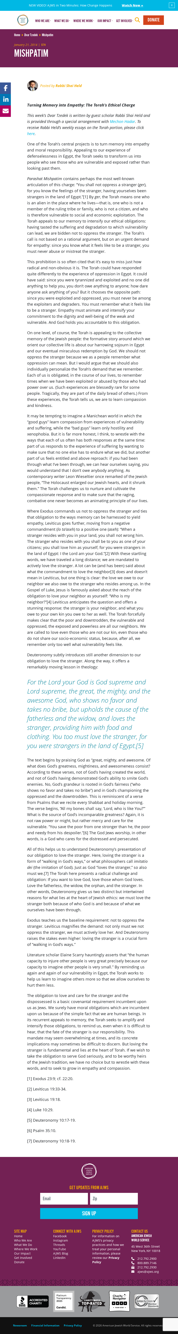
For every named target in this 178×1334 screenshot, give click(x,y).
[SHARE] (5, 88)
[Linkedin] (5, 99)
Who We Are (23, 1240)
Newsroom (20, 1325)
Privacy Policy (73, 1325)
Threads (59, 1245)
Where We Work (25, 1249)
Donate (154, 20)
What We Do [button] (61, 21)
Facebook (60, 1236)
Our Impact (22, 1253)
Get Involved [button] (124, 21)
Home (18, 1236)
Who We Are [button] (42, 21)
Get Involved (23, 1258)
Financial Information (45, 1325)
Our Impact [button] (104, 21)
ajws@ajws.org (148, 1271)
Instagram (60, 1240)
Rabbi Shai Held (69, 85)
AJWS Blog (60, 1253)
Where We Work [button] (83, 21)
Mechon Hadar (122, 121)
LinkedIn (59, 1258)
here (31, 133)
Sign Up (89, 1213)
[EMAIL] (5, 111)
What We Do (23, 1245)
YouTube (59, 1249)
